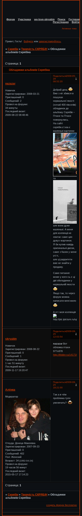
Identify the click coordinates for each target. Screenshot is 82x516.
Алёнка (10, 389)
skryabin (11, 338)
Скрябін (13, 49)
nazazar (10, 83)
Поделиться (59, 76)
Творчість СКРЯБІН (34, 49)
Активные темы (69, 28)
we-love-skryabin (44, 19)
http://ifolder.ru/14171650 (66, 354)
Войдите (28, 41)
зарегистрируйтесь (50, 41)
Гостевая (74, 19)
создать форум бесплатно (61, 505)
